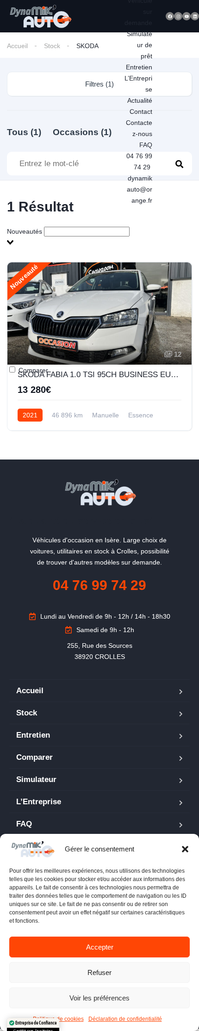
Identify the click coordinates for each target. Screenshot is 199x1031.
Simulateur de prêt (139, 45)
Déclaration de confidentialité (125, 1019)
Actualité (139, 100)
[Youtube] (186, 16)
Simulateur (36, 779)
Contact (141, 111)
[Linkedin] (195, 16)
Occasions (82, 132)
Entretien (139, 67)
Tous (24, 132)
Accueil (17, 46)
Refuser (99, 972)
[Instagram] (178, 16)
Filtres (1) (99, 84)
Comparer (32, 370)
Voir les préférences (99, 998)
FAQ (145, 145)
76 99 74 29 (99, 585)
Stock (52, 46)
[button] (185, 849)
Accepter (99, 947)
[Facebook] (170, 16)
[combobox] (99, 237)
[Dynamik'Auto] (40, 16)
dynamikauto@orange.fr (139, 189)
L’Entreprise (38, 801)
